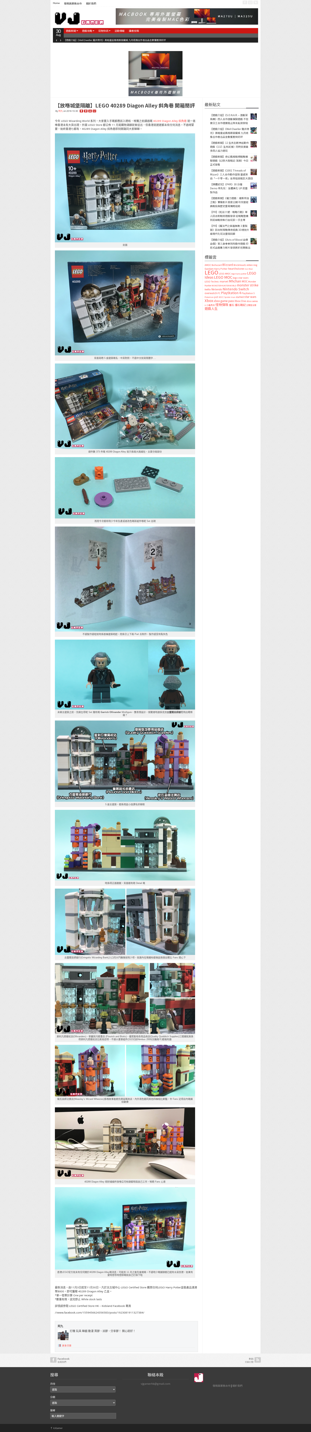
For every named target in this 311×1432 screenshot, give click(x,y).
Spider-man (229, 297)
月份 (52, 1383)
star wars (250, 297)
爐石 (231, 305)
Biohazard (217, 265)
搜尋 (52, 1410)
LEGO (211, 272)
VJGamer (56, 1428)
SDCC (221, 297)
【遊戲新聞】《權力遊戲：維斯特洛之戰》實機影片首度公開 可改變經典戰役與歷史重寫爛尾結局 (229, 202)
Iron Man (249, 268)
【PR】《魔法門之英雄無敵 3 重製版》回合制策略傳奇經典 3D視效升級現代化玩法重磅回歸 (229, 229)
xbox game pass (224, 301)
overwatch (211, 293)
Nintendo (216, 289)
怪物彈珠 (221, 304)
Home (56, 3)
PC (219, 293)
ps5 (216, 297)
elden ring (252, 265)
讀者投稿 (134, 31)
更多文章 (66, 1345)
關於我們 (91, 3)
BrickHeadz (240, 265)
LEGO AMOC (225, 273)
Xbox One (240, 301)
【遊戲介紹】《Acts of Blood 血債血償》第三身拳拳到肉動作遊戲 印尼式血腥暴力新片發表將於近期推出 (230, 243)
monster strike (247, 285)
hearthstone (236, 268)
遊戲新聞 (71, 31)
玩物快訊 (103, 31)
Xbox (209, 300)
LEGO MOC (223, 277)
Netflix (208, 289)
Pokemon (209, 297)
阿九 (60, 111)
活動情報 (119, 31)
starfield (240, 296)
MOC (245, 281)
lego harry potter (239, 273)
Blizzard (227, 265)
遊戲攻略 (87, 31)
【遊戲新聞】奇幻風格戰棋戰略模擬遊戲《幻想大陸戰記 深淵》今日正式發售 (229, 160)
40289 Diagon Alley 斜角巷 (170, 121)
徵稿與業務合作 (73, 3)
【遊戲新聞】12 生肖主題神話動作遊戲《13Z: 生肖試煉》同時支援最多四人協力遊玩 (229, 146)
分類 (52, 1397)
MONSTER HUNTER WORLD (224, 285)
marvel (224, 281)
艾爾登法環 (251, 305)
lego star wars (241, 277)
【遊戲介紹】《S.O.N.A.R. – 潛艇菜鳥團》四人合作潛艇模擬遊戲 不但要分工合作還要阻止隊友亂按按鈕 (229, 119)
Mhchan (235, 281)
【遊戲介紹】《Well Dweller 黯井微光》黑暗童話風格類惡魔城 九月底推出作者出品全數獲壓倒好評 (115, 40)
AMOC (208, 265)
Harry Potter (220, 268)
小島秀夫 (210, 304)
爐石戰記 (240, 305)
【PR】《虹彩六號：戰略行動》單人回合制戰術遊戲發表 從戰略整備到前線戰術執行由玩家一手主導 (229, 216)
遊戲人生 (211, 308)
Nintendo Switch (236, 289)
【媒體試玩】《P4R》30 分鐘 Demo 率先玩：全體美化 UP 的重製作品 (229, 188)
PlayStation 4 (231, 292)
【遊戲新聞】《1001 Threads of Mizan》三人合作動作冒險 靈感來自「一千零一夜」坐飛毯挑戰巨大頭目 (231, 174)
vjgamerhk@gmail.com (155, 1383)
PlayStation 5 (248, 293)
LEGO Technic (212, 281)
